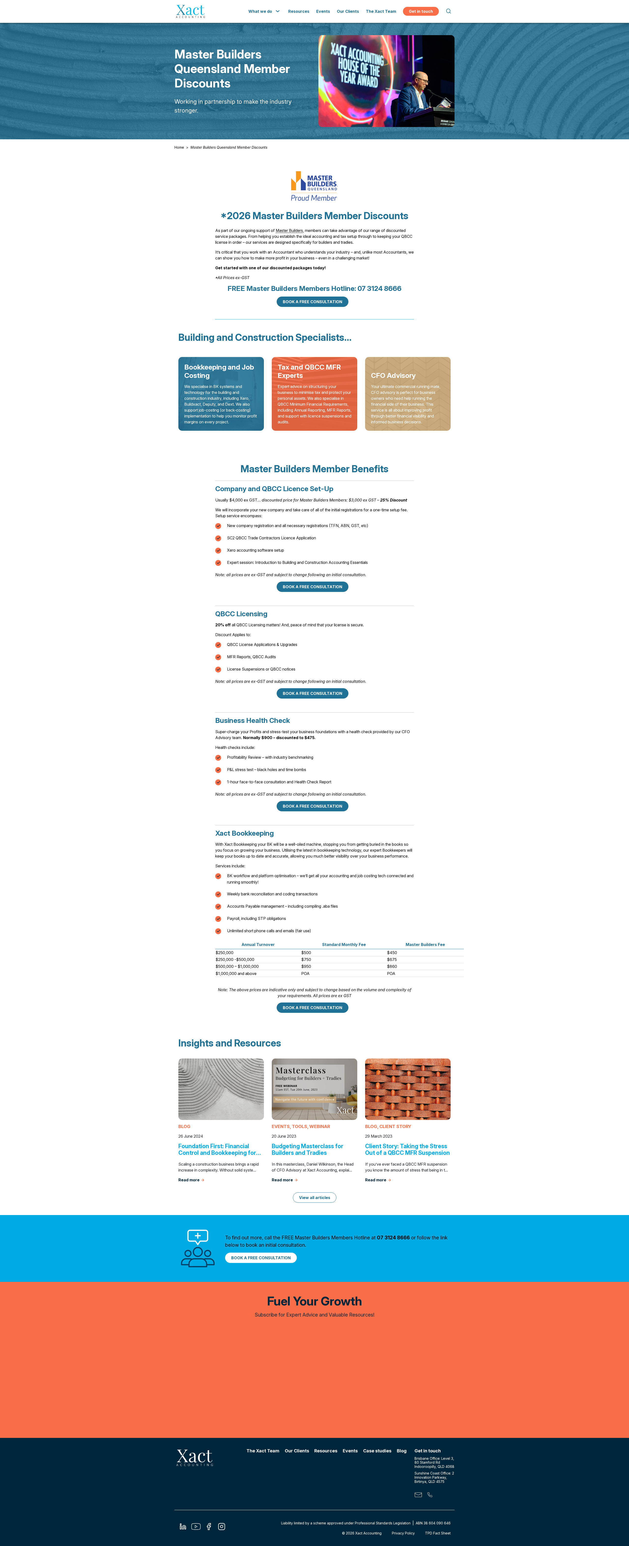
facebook (209, 1528)
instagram (221, 1528)
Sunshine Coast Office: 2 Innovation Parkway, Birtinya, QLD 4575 (434, 1477)
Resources (298, 11)
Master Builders (289, 230)
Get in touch (421, 11)
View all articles (314, 1197)
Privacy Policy (403, 1533)
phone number (429, 1495)
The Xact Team (381, 11)
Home (179, 147)
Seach (448, 11)
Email (418, 1495)
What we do (260, 11)
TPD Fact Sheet (438, 1533)
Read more (189, 1179)
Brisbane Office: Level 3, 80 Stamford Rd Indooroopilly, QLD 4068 (434, 1462)
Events (323, 11)
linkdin (183, 1528)
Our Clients (348, 11)
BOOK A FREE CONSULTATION (312, 301)
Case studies (377, 1450)
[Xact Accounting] (190, 11)
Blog (402, 1450)
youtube (196, 1528)
